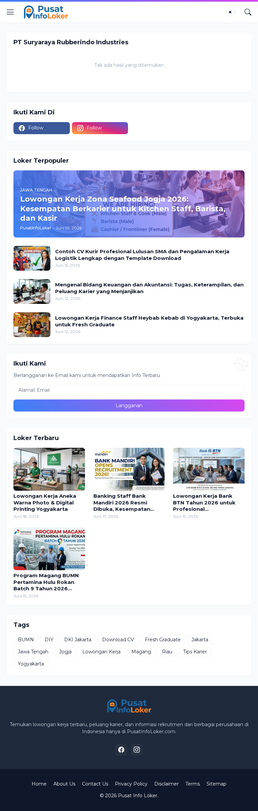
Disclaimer (166, 784)
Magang (141, 652)
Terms (192, 784)
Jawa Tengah (33, 652)
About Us (64, 784)
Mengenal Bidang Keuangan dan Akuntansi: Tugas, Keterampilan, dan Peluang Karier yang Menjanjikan (149, 287)
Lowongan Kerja (101, 652)
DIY (49, 640)
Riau (167, 652)
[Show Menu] (10, 12)
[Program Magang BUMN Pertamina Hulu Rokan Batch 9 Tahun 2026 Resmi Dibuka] (49, 548)
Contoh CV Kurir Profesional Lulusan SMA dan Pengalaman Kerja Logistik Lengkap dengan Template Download (142, 254)
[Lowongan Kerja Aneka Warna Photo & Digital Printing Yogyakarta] (49, 469)
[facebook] (121, 750)
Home (39, 784)
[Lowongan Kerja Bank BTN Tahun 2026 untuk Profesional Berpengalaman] (209, 469)
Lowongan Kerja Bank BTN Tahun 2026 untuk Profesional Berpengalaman (204, 502)
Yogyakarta (31, 664)
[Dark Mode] (232, 12)
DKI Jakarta (77, 640)
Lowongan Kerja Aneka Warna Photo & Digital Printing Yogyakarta (44, 502)
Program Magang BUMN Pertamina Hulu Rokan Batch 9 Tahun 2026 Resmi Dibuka (46, 582)
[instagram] (137, 750)
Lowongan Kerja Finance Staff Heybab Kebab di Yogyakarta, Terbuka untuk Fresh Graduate (149, 321)
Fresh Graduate (163, 640)
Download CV (118, 640)
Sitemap (216, 784)
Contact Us (95, 784)
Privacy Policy (131, 784)
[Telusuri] (248, 12)
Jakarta (199, 640)
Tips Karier (195, 652)
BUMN (26, 640)
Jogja (65, 652)
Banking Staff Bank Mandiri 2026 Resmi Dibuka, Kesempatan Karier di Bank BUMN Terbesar (121, 502)
